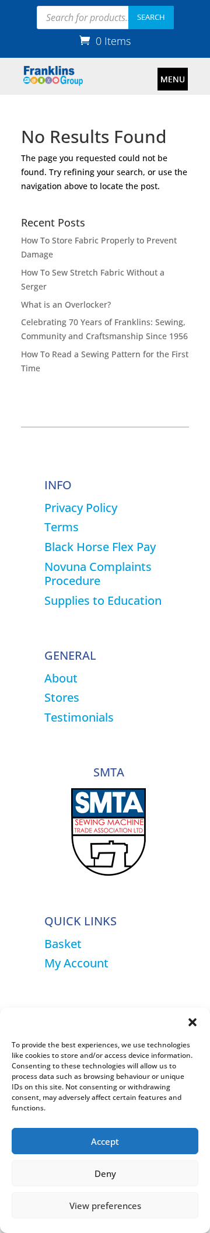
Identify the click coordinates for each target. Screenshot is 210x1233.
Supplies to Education (103, 600)
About (61, 678)
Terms (61, 527)
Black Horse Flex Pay (100, 547)
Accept (105, 1141)
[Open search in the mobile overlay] (105, 17)
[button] (192, 1022)
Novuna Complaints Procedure (98, 573)
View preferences (105, 1205)
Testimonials (79, 717)
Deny (105, 1173)
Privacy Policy (80, 508)
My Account (76, 963)
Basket (63, 944)
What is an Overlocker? (66, 304)
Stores (61, 697)
